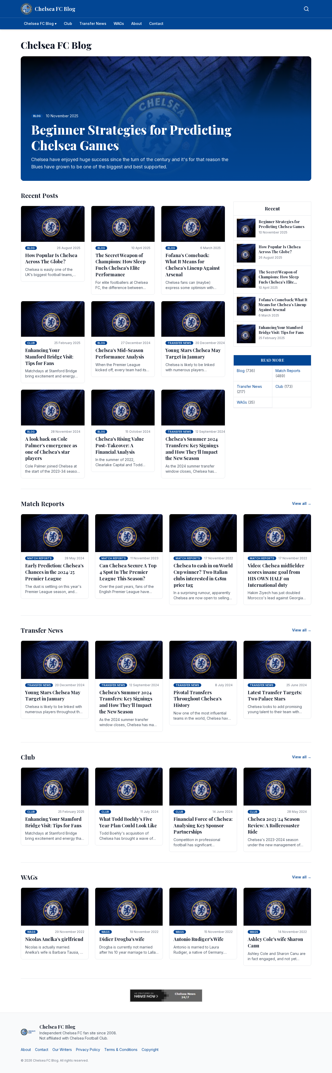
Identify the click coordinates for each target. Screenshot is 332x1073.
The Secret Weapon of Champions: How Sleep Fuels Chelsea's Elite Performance (120, 265)
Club (68, 23)
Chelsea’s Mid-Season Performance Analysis (119, 353)
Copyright (150, 1049)
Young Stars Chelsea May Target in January (192, 353)
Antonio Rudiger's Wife (199, 939)
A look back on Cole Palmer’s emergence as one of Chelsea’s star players (51, 448)
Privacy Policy (88, 1049)
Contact (156, 23)
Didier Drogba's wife (121, 939)
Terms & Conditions (120, 1049)
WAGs (119, 23)
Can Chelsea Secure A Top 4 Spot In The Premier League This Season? (127, 572)
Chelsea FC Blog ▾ (40, 23)
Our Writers (62, 1049)
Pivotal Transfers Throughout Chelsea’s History (198, 699)
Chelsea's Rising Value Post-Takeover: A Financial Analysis (119, 445)
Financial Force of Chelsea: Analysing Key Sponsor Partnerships (203, 825)
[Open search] (306, 9)
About (136, 23)
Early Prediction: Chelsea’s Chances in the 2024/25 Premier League (54, 572)
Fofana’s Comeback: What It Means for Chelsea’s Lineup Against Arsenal (192, 265)
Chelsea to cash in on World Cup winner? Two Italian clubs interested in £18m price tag (203, 575)
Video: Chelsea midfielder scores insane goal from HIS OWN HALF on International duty (276, 575)
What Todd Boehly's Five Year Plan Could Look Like (128, 822)
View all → (301, 503)
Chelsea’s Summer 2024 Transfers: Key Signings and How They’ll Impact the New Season (191, 448)
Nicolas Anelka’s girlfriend (54, 939)
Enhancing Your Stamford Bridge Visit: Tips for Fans (49, 356)
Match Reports (39, 558)
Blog (31, 248)
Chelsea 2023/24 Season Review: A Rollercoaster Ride (274, 825)
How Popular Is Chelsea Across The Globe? (51, 258)
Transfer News (92, 23)
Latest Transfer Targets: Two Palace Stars (275, 695)
